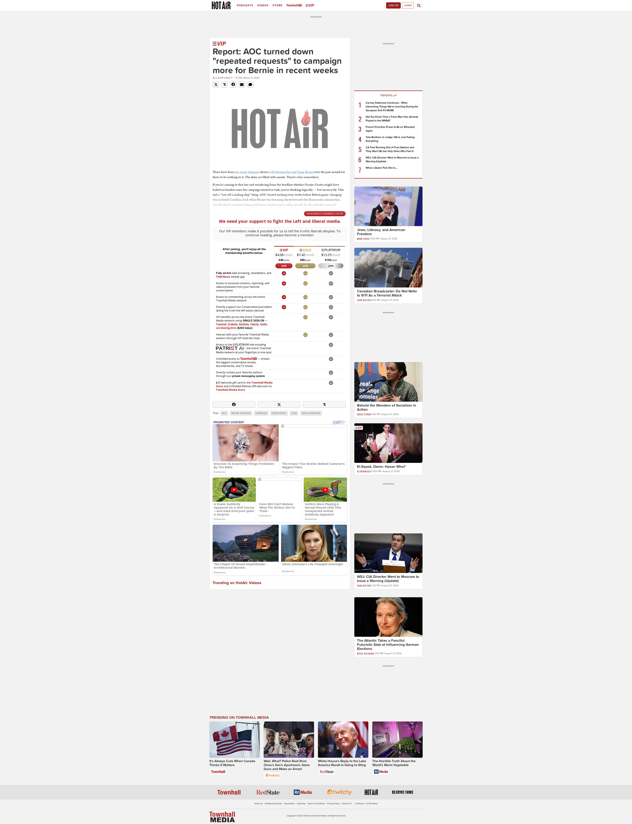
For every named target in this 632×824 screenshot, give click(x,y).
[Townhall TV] (294, 5)
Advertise (301, 803)
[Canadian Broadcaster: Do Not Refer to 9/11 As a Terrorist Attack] (388, 267)
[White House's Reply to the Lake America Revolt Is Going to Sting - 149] (343, 739)
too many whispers (247, 172)
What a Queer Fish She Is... (381, 167)
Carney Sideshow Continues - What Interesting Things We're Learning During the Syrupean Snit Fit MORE (392, 106)
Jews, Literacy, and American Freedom (381, 232)
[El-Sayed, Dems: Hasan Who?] (388, 443)
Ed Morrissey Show (273, 803)
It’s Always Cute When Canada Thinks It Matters (232, 763)
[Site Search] (419, 5)
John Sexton (364, 300)
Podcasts (245, 5)
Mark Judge (363, 238)
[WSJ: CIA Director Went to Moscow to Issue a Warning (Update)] (388, 553)
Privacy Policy (333, 803)
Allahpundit (223, 78)
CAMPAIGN (261, 413)
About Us (258, 803)
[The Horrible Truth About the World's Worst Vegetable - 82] (397, 739)
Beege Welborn (365, 653)
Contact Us (346, 803)
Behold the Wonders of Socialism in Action (386, 407)
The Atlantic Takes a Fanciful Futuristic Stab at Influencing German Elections (388, 644)
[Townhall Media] (222, 816)
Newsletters (289, 803)
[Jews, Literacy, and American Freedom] (388, 206)
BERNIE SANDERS (241, 413)
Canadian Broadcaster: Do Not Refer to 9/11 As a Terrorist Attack (387, 293)
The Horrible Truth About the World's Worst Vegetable (394, 763)
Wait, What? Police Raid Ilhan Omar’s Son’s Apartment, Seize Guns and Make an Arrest (287, 765)
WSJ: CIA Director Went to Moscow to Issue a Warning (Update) (388, 579)
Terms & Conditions (316, 803)
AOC (224, 413)
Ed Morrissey (364, 471)
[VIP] (310, 5)
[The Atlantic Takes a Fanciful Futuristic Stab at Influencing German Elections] (388, 616)
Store (277, 5)
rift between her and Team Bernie (292, 172)
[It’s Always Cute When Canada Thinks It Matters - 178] (234, 739)
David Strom (364, 414)
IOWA (294, 413)
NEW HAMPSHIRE (311, 413)
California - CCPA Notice (366, 803)
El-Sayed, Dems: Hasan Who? (381, 466)
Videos (263, 5)
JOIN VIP (393, 5)
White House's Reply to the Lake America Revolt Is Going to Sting (342, 763)
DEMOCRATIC (279, 413)
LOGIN (408, 5)
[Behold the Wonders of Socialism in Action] (388, 381)
